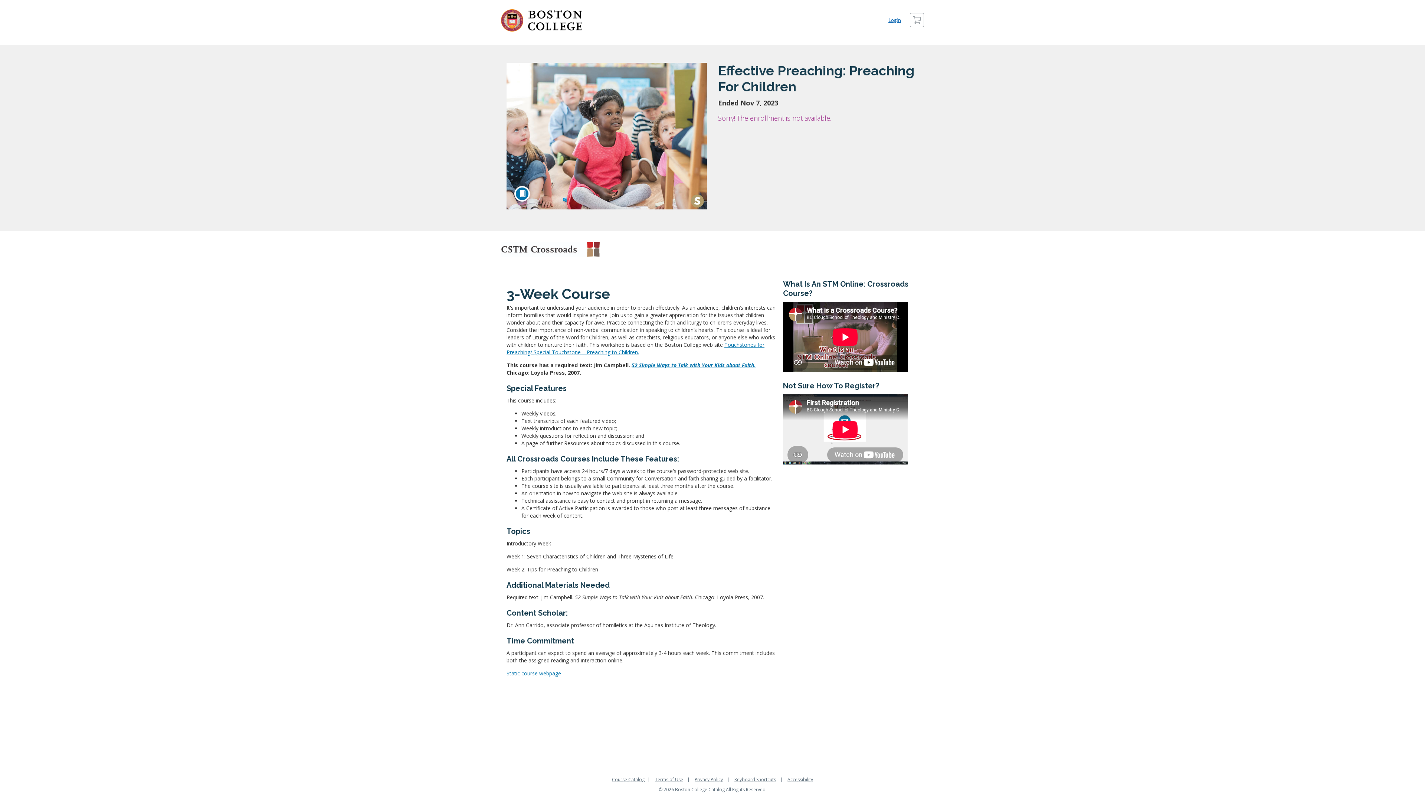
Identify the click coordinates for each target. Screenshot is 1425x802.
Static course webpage (534, 673)
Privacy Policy (709, 779)
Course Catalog (628, 779)
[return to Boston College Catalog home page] (541, 20)
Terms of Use (669, 779)
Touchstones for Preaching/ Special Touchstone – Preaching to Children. (635, 348)
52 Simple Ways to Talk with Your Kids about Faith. (694, 365)
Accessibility (800, 779)
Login (894, 20)
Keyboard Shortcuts (755, 779)
